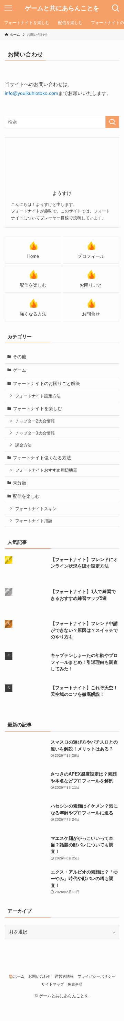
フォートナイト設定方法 (38, 396)
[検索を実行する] (112, 122)
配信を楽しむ (26, 496)
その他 (19, 356)
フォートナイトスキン (35, 508)
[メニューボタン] (8, 8)
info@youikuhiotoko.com (31, 93)
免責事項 (75, 984)
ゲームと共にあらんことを (62, 8)
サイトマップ (52, 984)
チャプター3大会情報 (35, 433)
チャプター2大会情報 (35, 421)
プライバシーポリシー (96, 976)
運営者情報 (64, 976)
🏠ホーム (16, 976)
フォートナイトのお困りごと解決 (46, 383)
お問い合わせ (39, 976)
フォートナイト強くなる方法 (42, 457)
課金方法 (23, 445)
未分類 (19, 482)
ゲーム (19, 370)
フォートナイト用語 (33, 520)
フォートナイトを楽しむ (37, 408)
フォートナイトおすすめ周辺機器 (46, 470)
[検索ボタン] (115, 8)
